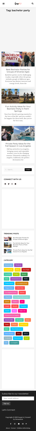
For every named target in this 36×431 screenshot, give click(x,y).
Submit (28, 169)
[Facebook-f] (11, 424)
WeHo (26, 279)
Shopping (19, 320)
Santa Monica (9, 333)
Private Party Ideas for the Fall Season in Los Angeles (18, 145)
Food (26, 338)
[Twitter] (8, 183)
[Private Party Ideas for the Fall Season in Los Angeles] (8, 251)
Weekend (18, 265)
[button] (3, 3)
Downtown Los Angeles (12, 315)
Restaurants (17, 338)
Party (17, 269)
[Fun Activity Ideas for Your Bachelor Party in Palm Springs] (8, 245)
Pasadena (23, 306)
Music (27, 320)
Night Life (22, 310)
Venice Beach (9, 283)
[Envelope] (23, 424)
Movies (22, 292)
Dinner (14, 324)
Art (22, 301)
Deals (7, 324)
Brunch (15, 306)
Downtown (8, 265)
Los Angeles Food (22, 283)
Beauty (24, 274)
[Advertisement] (18, 30)
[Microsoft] (15, 183)
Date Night (26, 269)
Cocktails (8, 338)
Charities (8, 297)
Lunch (7, 306)
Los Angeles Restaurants (21, 297)
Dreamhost (19, 419)
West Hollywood (17, 329)
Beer (6, 329)
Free (6, 279)
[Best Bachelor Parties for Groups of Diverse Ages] (8, 239)
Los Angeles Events (10, 292)
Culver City (20, 288)
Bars (14, 310)
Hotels (7, 301)
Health (7, 310)
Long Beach (8, 269)
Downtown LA (16, 279)
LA (6, 342)
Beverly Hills (9, 320)
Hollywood (23, 324)
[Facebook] (5, 183)
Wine (18, 333)
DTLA (26, 333)
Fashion (15, 301)
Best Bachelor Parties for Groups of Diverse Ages (18, 70)
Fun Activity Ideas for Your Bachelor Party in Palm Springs (18, 108)
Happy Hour (9, 288)
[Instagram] (12, 183)
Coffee (16, 274)
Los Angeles (14, 342)
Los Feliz (8, 274)
